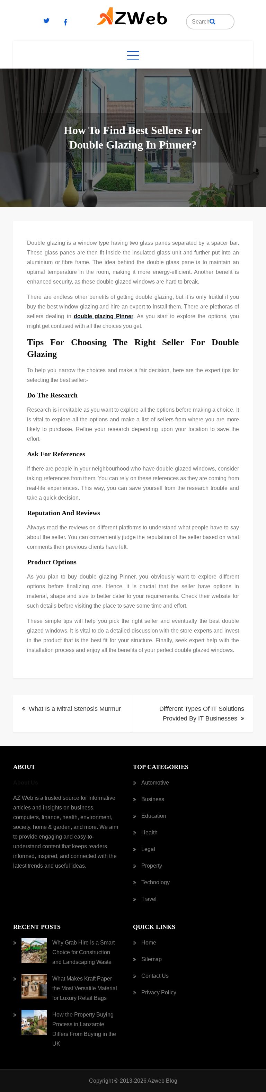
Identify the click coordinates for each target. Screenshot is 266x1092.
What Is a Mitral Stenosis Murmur (75, 708)
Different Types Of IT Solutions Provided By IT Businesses (201, 713)
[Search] (212, 21)
